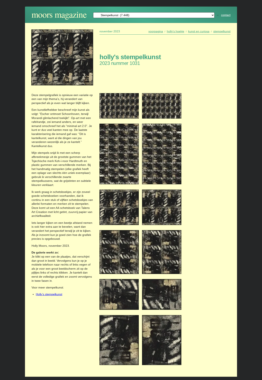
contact (225, 15)
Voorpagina (155, 31)
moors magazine (59, 14)
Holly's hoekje (175, 31)
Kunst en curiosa (198, 31)
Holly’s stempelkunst (49, 294)
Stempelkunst (221, 31)
